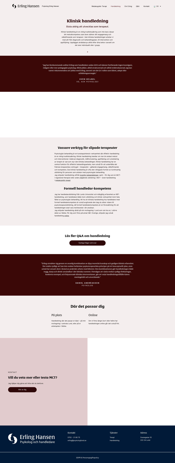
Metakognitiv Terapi (99, 6)
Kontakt (146, 6)
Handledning (115, 6)
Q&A (137, 6)
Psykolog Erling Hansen (50, 6)
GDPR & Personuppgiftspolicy (87, 458)
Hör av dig (22, 390)
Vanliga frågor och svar (88, 243)
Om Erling (128, 6)
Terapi (112, 437)
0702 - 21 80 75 (74, 437)
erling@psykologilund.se (77, 440)
